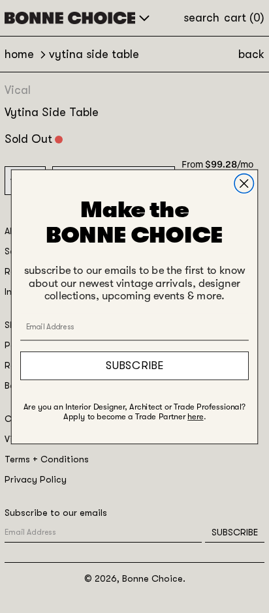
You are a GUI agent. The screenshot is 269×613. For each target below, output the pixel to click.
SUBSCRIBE (134, 365)
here (195, 416)
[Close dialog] (243, 182)
